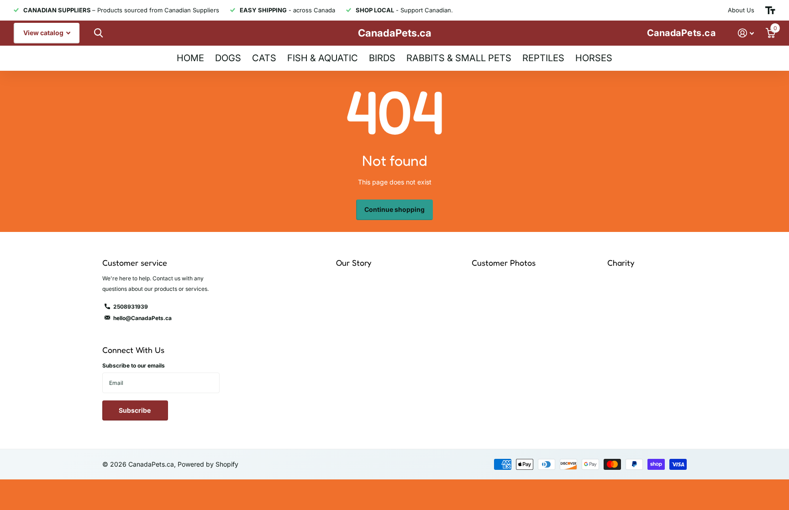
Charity (620, 263)
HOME (190, 58)
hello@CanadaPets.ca (142, 318)
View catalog (44, 33)
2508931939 (130, 306)
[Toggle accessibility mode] (770, 10)
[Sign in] (745, 33)
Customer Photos (504, 263)
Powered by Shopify (208, 464)
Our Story (353, 263)
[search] (97, 33)
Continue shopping (394, 209)
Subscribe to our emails (133, 365)
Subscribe (135, 410)
